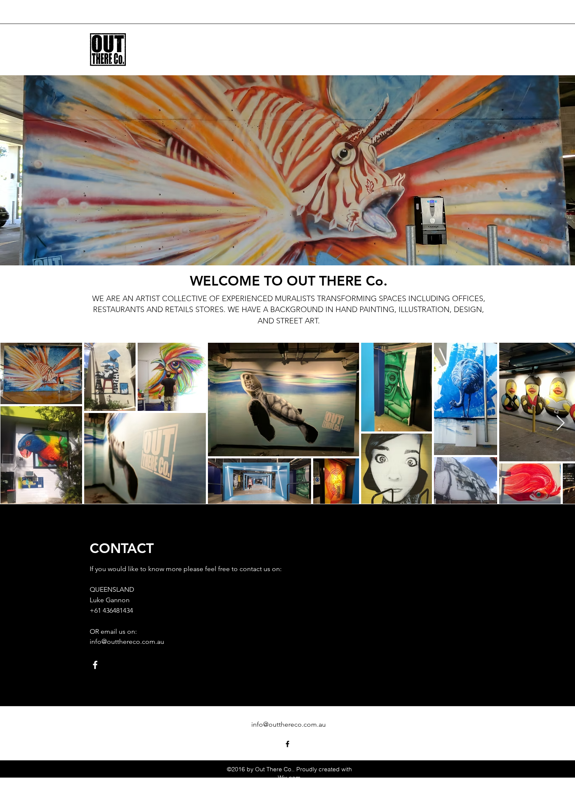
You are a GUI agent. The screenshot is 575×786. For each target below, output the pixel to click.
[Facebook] (95, 664)
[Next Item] (560, 423)
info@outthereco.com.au (127, 642)
